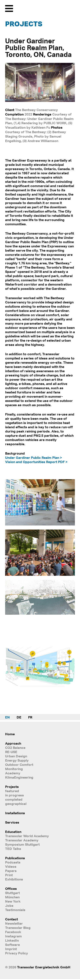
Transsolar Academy (21, 840)
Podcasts (12, 862)
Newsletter (14, 923)
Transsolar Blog (18, 927)
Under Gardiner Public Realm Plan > (33, 457)
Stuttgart (12, 893)
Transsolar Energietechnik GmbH (43, 967)
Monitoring (14, 769)
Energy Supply (17, 760)
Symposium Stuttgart (22, 844)
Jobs (9, 905)
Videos (10, 866)
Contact (11, 919)
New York (12, 901)
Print (9, 875)
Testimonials (15, 910)
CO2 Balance (15, 747)
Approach (13, 743)
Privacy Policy (16, 953)
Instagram (13, 936)
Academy (12, 773)
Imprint (11, 949)
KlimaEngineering (19, 777)
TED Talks (13, 849)
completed (13, 799)
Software (12, 944)
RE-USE (11, 752)
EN (7, 717)
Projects (23, 24)
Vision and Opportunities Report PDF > (36, 462)
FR (30, 717)
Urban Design (16, 756)
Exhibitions (14, 879)
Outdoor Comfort (19, 764)
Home (10, 734)
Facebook (13, 932)
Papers (11, 871)
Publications (15, 858)
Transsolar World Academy (27, 836)
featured (12, 791)
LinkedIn (12, 940)
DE (19, 717)
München (12, 897)
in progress (14, 795)
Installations (15, 813)
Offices (11, 888)
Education (13, 832)
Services (12, 822)
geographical (15, 804)
